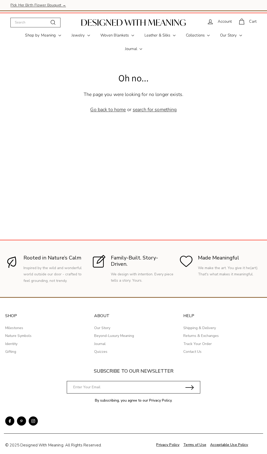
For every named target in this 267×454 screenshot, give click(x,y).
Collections (196, 35)
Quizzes (100, 351)
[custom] (9, 421)
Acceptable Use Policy (229, 444)
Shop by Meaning (41, 35)
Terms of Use (194, 444)
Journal (131, 48)
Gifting (10, 351)
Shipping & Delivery (199, 327)
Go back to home (108, 109)
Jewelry (78, 35)
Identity (11, 343)
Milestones (14, 327)
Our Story (229, 35)
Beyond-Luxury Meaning (114, 335)
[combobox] (35, 22)
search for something (155, 109)
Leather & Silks (158, 35)
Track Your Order (197, 343)
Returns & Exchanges (201, 335)
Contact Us (192, 351)
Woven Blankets (115, 35)
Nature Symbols (18, 335)
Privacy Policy (160, 400)
